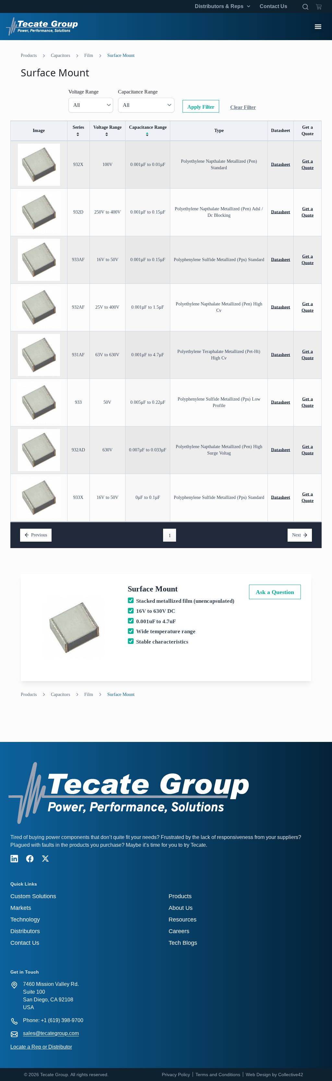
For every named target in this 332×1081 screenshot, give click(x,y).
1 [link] (170, 535)
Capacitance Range (138, 91)
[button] (318, 26)
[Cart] (319, 5)
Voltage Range (83, 91)
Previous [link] (39, 535)
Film (88, 55)
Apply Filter (200, 107)
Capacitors (60, 55)
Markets (20, 908)
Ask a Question (275, 592)
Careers (179, 931)
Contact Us (273, 6)
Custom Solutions (33, 896)
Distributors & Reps (219, 6)
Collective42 (290, 1074)
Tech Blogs (183, 943)
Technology (25, 919)
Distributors (25, 931)
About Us (181, 908)
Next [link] (296, 535)
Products (29, 55)
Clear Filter (243, 107)
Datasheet (280, 164)
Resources (182, 919)
